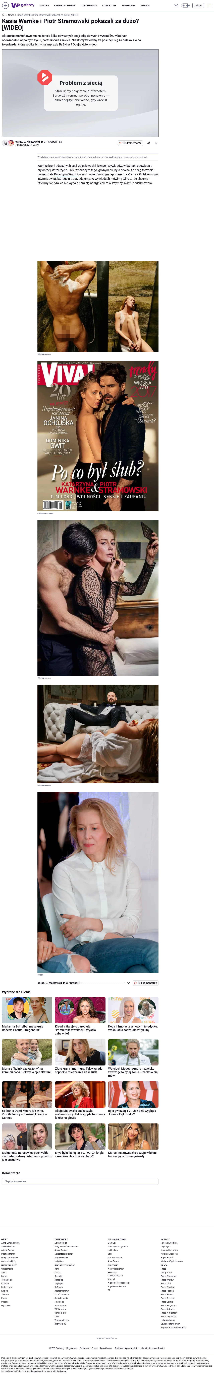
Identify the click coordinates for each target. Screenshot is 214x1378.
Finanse (5, 1283)
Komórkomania (62, 1294)
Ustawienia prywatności (151, 1348)
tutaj (64, 1371)
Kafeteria (59, 1287)
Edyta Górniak (61, 1243)
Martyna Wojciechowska (172, 1261)
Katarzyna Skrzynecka (118, 1246)
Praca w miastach (169, 1313)
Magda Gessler (61, 1257)
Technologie (6, 1280)
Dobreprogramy (62, 1291)
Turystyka (59, 1283)
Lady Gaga (59, 1261)
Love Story (109, 5)
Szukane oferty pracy (170, 1324)
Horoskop (59, 1280)
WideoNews (128, 5)
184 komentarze (132, 143)
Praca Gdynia (167, 1302)
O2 (109, 1290)
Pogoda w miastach (117, 1286)
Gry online (5, 1305)
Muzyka (44, 5)
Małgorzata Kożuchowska (66, 1246)
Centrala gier (60, 1313)
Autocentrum (60, 1305)
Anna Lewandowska (10, 1243)
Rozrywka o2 (60, 1324)
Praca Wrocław (168, 1287)
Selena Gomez (61, 1250)
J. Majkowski (32, 141)
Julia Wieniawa (8, 1246)
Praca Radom (167, 1294)
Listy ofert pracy (168, 1320)
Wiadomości (7, 1269)
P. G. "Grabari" (49, 141)
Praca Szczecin (168, 1298)
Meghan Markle (8, 1254)
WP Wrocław (60, 1309)
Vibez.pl (111, 1279)
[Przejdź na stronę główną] (5, 7)
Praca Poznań (167, 1291)
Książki (58, 1272)
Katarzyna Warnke (66, 174)
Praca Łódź (166, 1283)
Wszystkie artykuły (116, 1269)
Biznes (4, 1276)
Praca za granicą (168, 1316)
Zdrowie (5, 1294)
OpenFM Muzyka (115, 1275)
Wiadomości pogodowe (118, 1283)
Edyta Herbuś (167, 1257)
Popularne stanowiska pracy (174, 1327)
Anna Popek (113, 1261)
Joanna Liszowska (169, 1250)
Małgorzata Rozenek (64, 1254)
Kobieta (4, 1291)
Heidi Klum (113, 1250)
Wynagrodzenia (62, 1320)
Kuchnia (58, 1276)
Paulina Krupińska (169, 1243)
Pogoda (5, 1302)
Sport (3, 1272)
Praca (4, 1298)
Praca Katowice (168, 1309)
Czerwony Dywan (64, 5)
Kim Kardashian (115, 1257)
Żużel (57, 1316)
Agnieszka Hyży (8, 1261)
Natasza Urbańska (169, 1254)
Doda (110, 1254)
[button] (185, 5)
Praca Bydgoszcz (168, 1305)
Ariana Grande (7, 1250)
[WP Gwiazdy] (25, 5)
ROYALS (145, 5)
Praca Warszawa (168, 1276)
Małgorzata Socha (9, 1257)
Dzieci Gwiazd (89, 5)
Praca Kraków (167, 1280)
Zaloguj (198, 5)
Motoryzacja (7, 1287)
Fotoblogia (59, 1302)
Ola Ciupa (112, 1243)
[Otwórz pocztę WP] (176, 5)
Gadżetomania (61, 1298)
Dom (57, 1269)
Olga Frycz (165, 1246)
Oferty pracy (166, 1272)
